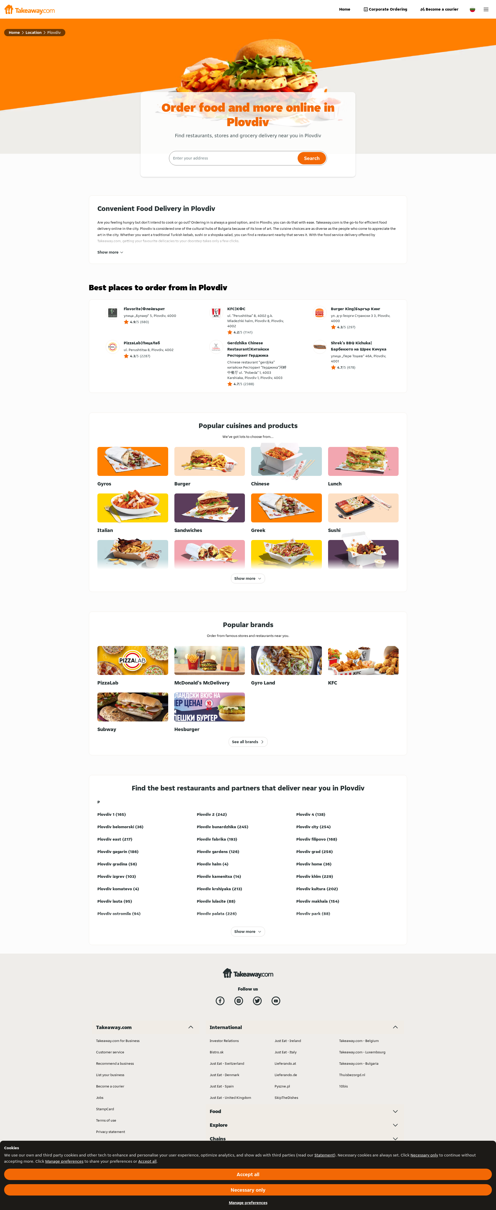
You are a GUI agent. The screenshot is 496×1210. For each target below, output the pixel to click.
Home (344, 9)
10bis (343, 1086)
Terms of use (106, 1120)
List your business (110, 1074)
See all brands (245, 741)
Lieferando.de (286, 1074)
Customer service (110, 1052)
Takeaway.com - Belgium (359, 1040)
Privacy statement (110, 1131)
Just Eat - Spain (222, 1086)
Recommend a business (115, 1063)
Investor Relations (224, 1040)
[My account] (486, 9)
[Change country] (472, 9)
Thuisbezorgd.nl (352, 1074)
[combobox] (232, 158)
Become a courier (442, 9)
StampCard (105, 1109)
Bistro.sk (216, 1052)
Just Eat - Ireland (288, 1040)
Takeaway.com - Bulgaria (358, 1063)
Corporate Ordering (388, 9)
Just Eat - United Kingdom (230, 1097)
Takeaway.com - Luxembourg (362, 1052)
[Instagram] (239, 1001)
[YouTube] (276, 1001)
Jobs (99, 1097)
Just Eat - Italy (286, 1052)
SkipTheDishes (286, 1097)
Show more (108, 252)
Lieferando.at (285, 1063)
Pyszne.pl (282, 1086)
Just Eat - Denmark (224, 1074)
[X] (257, 1001)
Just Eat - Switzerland (227, 1063)
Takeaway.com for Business (118, 1040)
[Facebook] (220, 1001)
